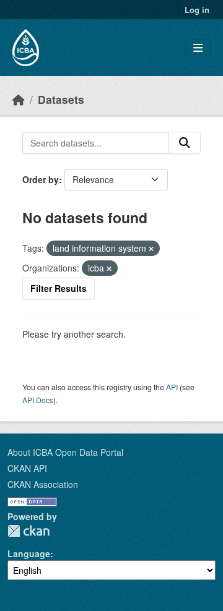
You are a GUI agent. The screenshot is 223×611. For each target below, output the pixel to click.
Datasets (61, 99)
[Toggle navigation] (198, 48)
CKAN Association (42, 484)
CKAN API (27, 468)
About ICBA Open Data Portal (65, 452)
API (172, 387)
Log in (197, 9)
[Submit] (184, 143)
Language (28, 553)
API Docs (37, 400)
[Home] (18, 99)
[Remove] (151, 249)
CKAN (28, 530)
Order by (40, 179)
